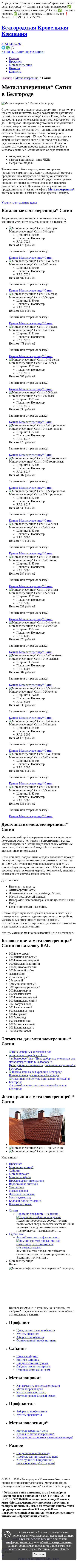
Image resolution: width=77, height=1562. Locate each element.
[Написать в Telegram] (3, 48)
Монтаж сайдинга (27, 1359)
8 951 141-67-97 (11, 44)
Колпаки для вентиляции (25, 1200)
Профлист (15, 61)
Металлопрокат (19, 1173)
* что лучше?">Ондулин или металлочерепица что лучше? (35, 1461)
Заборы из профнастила (31, 1411)
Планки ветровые (20, 1204)
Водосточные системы (23, 1184)
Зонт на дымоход (20, 1197)
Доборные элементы (22, 1194)
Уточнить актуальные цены (19, 202)
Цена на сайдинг (27, 1356)
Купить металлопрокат (31, 1392)
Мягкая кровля (18, 1190)
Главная (14, 58)
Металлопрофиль (20, 1177)
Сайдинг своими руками (32, 1363)
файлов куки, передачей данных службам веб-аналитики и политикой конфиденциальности (39, 1539)
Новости (14, 68)
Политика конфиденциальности (21, 1522)
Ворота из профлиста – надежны (38, 1213)
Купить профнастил (29, 1414)
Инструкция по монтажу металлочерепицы (44, 1437)
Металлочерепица (20, 64)
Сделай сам (16, 1234)
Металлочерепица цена (32, 1430)
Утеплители (16, 1187)
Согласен (39, 1554)
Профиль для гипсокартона (26, 1180)
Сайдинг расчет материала (33, 1366)
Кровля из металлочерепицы (35, 1434)
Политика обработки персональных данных (29, 1525)
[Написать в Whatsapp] (8, 48)
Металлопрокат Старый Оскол (36, 1395)
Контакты (15, 71)
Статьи (13, 1210)
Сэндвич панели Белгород (33, 1453)
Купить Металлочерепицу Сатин (31, 257)
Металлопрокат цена (29, 1389)
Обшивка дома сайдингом (33, 1369)
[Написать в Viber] (12, 48)
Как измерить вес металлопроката (38, 1385)
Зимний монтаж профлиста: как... (37, 1237)
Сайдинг (14, 1170)
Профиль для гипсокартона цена (37, 1456)
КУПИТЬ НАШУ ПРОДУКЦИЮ (22, 51)
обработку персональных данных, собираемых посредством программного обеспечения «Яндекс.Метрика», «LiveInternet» (40, 1546)
